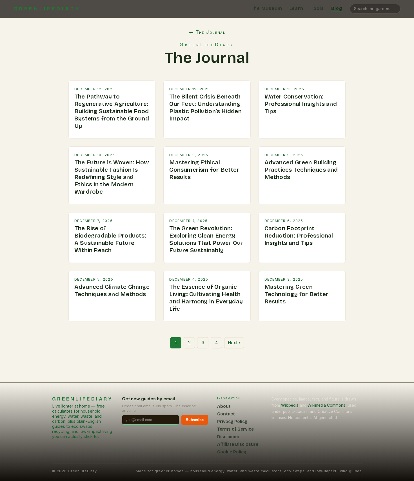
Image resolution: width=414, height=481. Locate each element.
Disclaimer (228, 436)
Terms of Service (235, 429)
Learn (297, 8)
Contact (226, 414)
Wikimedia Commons (326, 405)
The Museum (266, 8)
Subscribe (195, 420)
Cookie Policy (231, 452)
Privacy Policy (232, 421)
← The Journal (207, 32)
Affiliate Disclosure (237, 444)
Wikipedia (290, 405)
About (224, 406)
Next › (234, 342)
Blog (336, 8)
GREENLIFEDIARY (47, 9)
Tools (317, 8)
